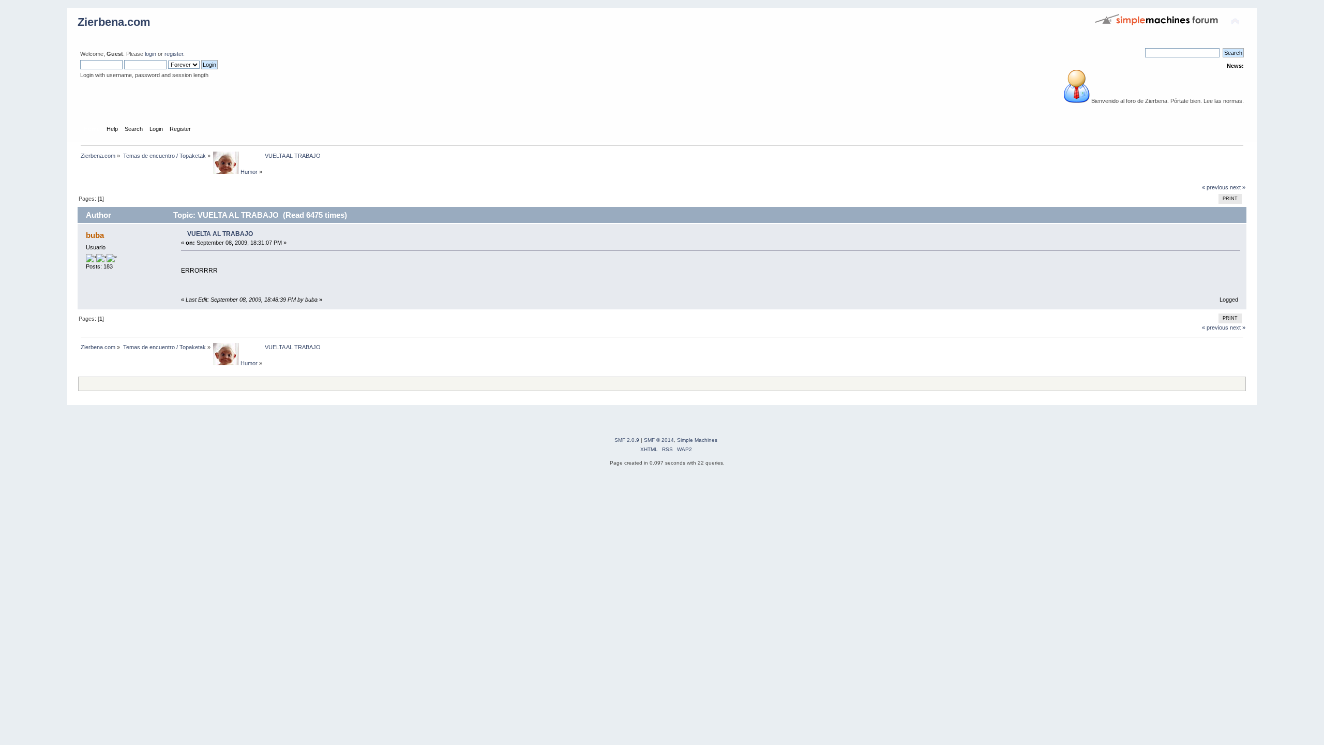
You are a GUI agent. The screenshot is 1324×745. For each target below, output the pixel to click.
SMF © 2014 (659, 440)
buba (95, 235)
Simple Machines (697, 440)
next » (1237, 187)
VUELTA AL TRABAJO (220, 233)
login (150, 54)
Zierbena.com (114, 22)
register (173, 54)
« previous (1215, 187)
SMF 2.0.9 (626, 440)
